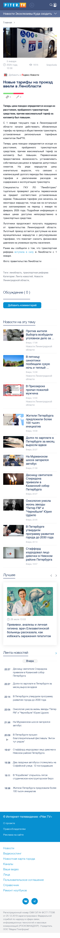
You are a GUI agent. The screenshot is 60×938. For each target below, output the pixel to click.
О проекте (9, 823)
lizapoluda (52, 65)
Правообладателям (14, 829)
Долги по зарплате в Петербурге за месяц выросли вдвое (32, 685)
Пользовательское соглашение (23, 880)
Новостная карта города (19, 858)
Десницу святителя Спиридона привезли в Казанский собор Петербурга (30, 672)
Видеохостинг (12, 853)
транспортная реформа (35, 272)
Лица (6, 874)
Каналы (8, 864)
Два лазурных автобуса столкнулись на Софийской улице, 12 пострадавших (34, 764)
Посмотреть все (16, 296)
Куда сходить (42, 14)
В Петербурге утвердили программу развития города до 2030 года (33, 698)
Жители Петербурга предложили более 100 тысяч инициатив (34, 789)
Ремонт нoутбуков (15, 890)
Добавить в (24, 75)
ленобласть (15, 272)
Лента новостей (24, 276)
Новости (9, 14)
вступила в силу (24, 251)
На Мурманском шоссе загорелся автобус (31, 723)
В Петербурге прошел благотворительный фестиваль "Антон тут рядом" (34, 738)
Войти (55, 5)
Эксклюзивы (24, 14)
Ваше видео (11, 869)
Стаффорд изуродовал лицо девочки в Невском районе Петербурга (34, 751)
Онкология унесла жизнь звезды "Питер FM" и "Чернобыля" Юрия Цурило (34, 711)
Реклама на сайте (13, 834)
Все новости (55, 653)
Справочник (11, 885)
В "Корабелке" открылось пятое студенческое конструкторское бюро (33, 777)
